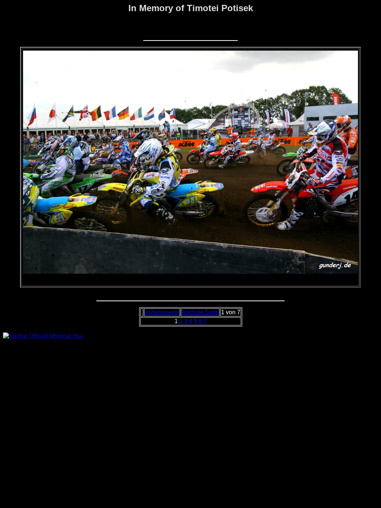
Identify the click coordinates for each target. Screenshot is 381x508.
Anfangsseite (162, 312)
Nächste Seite (200, 312)
